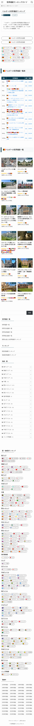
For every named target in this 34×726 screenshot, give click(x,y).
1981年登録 (29, 684)
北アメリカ (8, 403)
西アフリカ (8, 426)
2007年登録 (13, 705)
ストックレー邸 (12, 86)
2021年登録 (21, 714)
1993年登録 (29, 693)
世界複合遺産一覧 (7, 335)
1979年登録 (13, 684)
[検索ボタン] (32, 2)
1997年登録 (29, 696)
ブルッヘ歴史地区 (13, 95)
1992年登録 (21, 693)
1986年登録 (5, 690)
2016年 (30, 90)
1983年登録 (13, 687)
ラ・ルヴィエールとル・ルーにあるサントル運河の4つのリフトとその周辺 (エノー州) (15, 100)
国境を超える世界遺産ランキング (11, 339)
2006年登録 (5, 705)
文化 (26, 82)
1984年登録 (21, 687)
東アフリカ (8, 422)
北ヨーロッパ (9, 389)
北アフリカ (8, 418)
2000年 (30, 95)
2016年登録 (21, 711)
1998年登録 (5, 699)
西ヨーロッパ (7, 15)
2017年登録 (29, 711)
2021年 (30, 133)
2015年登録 (13, 711)
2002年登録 (5, 702)
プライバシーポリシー (13, 720)
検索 (29, 312)
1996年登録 (21, 696)
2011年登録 (13, 708)
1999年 (30, 82)
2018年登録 (5, 714)
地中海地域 (8, 396)
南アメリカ (8, 411)
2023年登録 (29, 714)
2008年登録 (21, 705)
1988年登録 (21, 690)
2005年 (30, 128)
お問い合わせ (22, 720)
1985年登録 (29, 687)
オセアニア (8, 415)
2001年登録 (29, 699)
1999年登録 (13, 699)
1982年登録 (5, 687)
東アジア (8, 367)
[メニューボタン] (2, 2)
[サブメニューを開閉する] (30, 367)
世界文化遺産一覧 (7, 328)
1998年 (30, 100)
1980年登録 (21, 684)
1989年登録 (29, 690)
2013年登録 (29, 708)
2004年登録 (21, 702)
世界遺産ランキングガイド (17, 2)
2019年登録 (13, 714)
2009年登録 (29, 705)
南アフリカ (8, 433)
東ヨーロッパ (9, 392)
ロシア (7, 400)
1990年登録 (5, 693)
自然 (26, 112)
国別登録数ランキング (8, 351)
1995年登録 (13, 696)
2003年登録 (13, 702)
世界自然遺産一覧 (7, 332)
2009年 (30, 86)
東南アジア (8, 370)
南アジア (7, 374)
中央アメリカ (9, 407)
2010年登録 (5, 708)
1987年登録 (13, 690)
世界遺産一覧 (6, 324)
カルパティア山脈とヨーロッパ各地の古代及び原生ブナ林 (15, 113)
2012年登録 (21, 708)
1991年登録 (13, 693)
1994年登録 (5, 696)
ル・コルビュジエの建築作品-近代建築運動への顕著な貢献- (15, 90)
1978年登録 (5, 684)
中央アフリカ (9, 429)
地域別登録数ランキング (9, 355)
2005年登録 (29, 702)
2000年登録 (21, 699)
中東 (6, 381)
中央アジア (8, 378)
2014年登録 (5, 711)
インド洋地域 (8, 437)
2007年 (30, 112)
